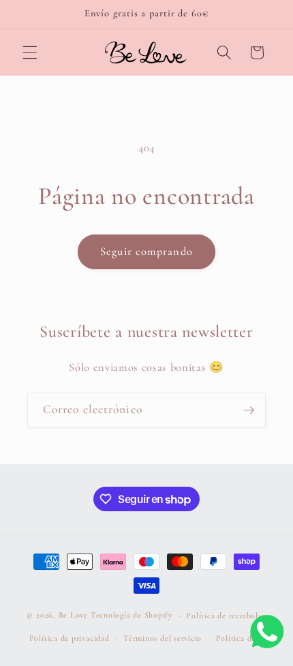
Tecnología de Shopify (131, 615)
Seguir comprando (146, 251)
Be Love (73, 615)
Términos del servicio (162, 638)
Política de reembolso (226, 615)
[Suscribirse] (248, 410)
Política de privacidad (69, 638)
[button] (30, 52)
